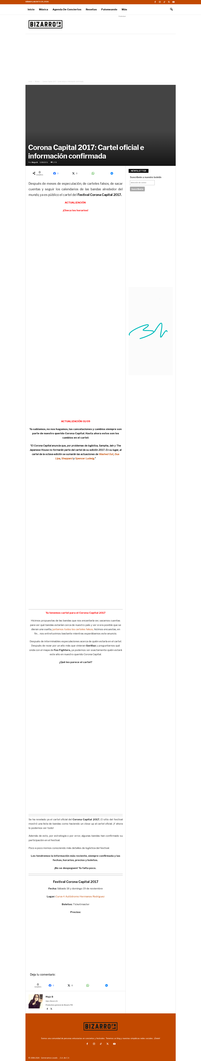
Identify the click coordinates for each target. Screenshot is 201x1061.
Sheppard (67, 458)
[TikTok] (164, 2)
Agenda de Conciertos (67, 9)
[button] (171, 9)
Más (124, 9)
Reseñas (91, 9)
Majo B (35, 162)
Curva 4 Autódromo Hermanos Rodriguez (80, 896)
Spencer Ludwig (84, 458)
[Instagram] (160, 2)
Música (43, 9)
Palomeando (109, 9)
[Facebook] (155, 2)
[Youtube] (173, 2)
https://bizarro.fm (52, 1001)
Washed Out (106, 454)
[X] (169, 2)
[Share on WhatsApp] (94, 173)
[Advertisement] (122, 24)
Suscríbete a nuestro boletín (145, 177)
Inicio (31, 9)
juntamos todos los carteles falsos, (72, 629)
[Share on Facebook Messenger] (113, 173)
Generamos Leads (49, 1057)
